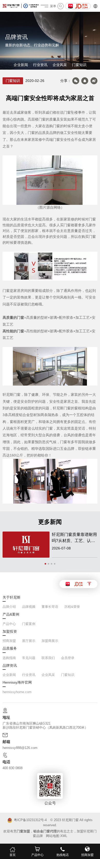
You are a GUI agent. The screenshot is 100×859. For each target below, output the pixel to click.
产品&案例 (11, 614)
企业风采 (60, 65)
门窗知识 (79, 65)
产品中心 (9, 624)
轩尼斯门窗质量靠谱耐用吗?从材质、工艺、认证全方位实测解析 (74, 538)
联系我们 (48, 658)
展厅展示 (28, 641)
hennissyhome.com (17, 692)
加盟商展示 (50, 641)
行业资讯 (40, 65)
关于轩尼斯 (12, 597)
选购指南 (9, 658)
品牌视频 (28, 607)
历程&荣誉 (72, 607)
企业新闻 (21, 65)
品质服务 (10, 648)
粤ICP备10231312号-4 (30, 820)
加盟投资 (10, 631)
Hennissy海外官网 (17, 682)
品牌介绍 (9, 607)
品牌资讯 (10, 665)
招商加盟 (9, 641)
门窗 (67, 112)
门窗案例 (28, 624)
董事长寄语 (50, 607)
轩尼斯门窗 (70, 820)
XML (63, 836)
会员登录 (67, 658)
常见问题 (28, 658)
